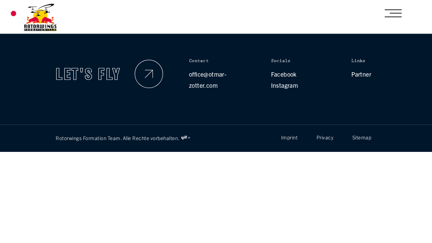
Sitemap (362, 137)
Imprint (289, 137)
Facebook (284, 74)
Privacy (325, 137)
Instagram (284, 85)
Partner (361, 74)
